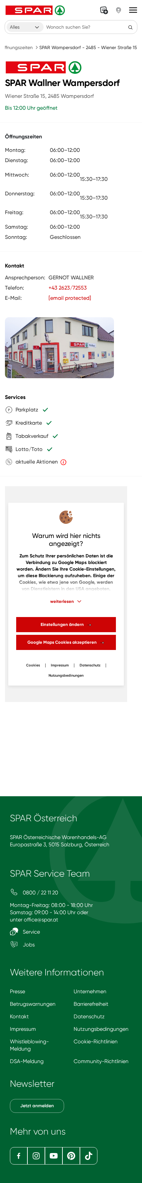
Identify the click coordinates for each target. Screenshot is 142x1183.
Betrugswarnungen (32, 1004)
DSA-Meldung (27, 1061)
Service (30, 932)
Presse (17, 991)
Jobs (28, 945)
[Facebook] (18, 1156)
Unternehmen (90, 991)
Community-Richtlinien (101, 1061)
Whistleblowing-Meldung (29, 1045)
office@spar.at (41, 919)
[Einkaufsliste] (104, 10)
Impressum (60, 665)
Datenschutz (90, 665)
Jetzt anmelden (37, 1106)
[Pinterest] (71, 1156)
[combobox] (25, 27)
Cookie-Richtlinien (96, 1041)
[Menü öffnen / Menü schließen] (133, 10)
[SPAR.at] (36, 10)
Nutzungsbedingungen (101, 1029)
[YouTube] (53, 1156)
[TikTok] (88, 1156)
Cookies (33, 665)
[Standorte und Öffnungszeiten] (119, 10)
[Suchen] (130, 27)
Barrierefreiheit (91, 1004)
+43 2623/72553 (68, 288)
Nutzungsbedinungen (66, 675)
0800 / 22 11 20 (39, 892)
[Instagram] (36, 1156)
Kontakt (19, 1016)
